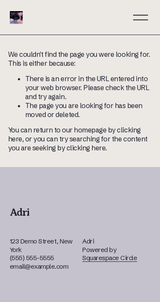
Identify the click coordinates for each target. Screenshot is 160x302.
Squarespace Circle (109, 258)
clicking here (86, 148)
